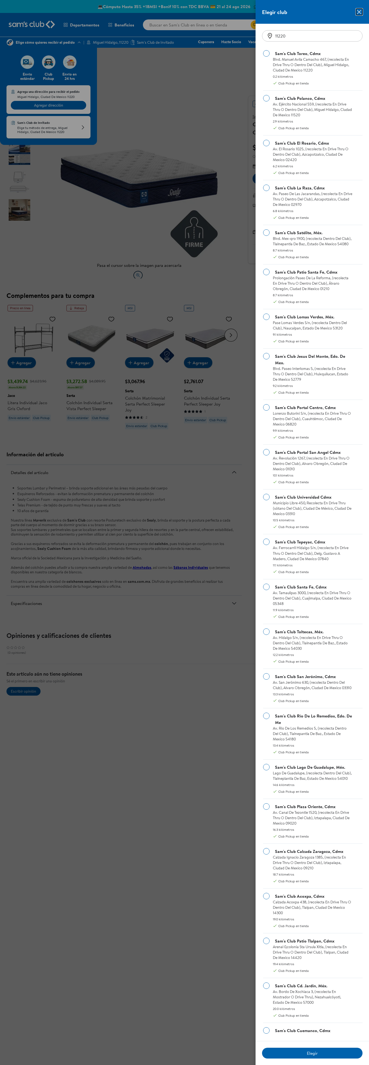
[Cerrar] (359, 12)
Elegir (312, 1053)
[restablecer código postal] (270, 36)
